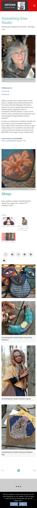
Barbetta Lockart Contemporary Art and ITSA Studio (23, 228)
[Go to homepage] (15, 6)
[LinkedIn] (30, 254)
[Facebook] (12, 254)
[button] (34, 5)
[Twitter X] (18, 254)
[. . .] (18, 487)
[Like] (5, 254)
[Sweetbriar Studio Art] (8, 221)
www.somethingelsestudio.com (14, 141)
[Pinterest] (24, 254)
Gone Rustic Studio (8, 241)
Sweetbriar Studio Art (8, 226)
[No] (34, 500)
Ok (14, 504)
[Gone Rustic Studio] (8, 237)
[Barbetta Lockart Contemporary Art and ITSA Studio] (24, 221)
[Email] (4, 260)
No (23, 504)
